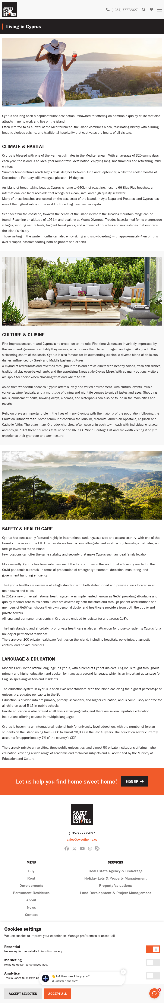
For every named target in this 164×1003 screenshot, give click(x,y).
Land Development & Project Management (115, 892)
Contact (31, 914)
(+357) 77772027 (125, 9)
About (31, 900)
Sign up (132, 781)
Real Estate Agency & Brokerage (115, 870)
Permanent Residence (31, 892)
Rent (31, 878)
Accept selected (23, 993)
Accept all (57, 993)
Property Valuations (115, 885)
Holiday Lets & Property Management (115, 878)
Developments (31, 885)
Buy (31, 870)
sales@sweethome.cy (82, 839)
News (31, 907)
